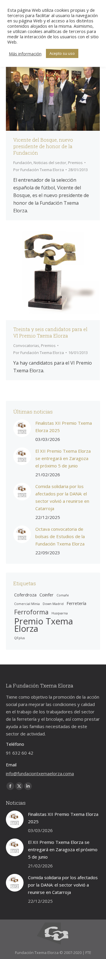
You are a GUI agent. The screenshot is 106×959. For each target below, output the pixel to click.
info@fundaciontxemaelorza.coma (40, 773)
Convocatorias (26, 345)
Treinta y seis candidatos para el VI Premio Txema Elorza (50, 332)
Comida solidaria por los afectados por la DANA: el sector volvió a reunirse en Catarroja (62, 497)
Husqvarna (60, 613)
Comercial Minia (27, 604)
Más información (25, 53)
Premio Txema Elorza (43, 625)
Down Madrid (53, 604)
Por (38, 169)
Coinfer (46, 595)
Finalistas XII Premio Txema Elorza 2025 (63, 426)
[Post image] (22, 428)
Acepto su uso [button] (62, 53)
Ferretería (76, 603)
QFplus (19, 638)
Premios (75, 162)
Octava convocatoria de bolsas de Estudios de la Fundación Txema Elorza (60, 536)
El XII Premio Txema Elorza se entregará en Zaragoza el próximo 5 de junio (63, 458)
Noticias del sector (50, 162)
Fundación (22, 162)
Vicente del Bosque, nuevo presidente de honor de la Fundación (43, 146)
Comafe (63, 595)
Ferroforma (31, 612)
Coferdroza (25, 595)
